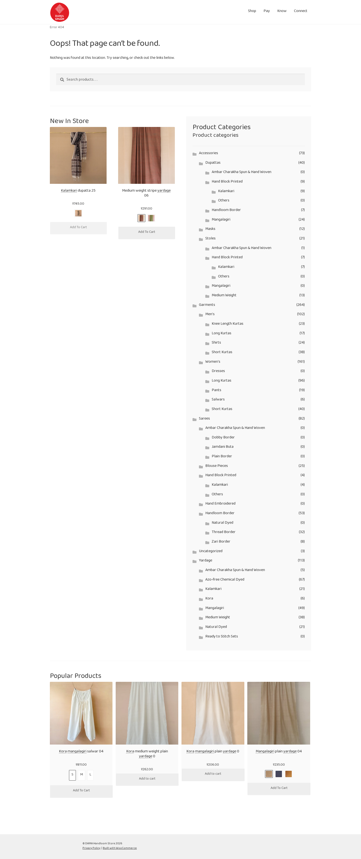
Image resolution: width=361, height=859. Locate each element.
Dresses (218, 371)
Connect (300, 11)
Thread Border (224, 532)
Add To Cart (78, 228)
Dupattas (213, 163)
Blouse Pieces (216, 466)
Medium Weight (224, 296)
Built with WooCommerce (120, 849)
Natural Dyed (222, 523)
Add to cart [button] (147, 780)
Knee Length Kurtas (227, 324)
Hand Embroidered (220, 504)
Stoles (210, 239)
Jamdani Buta (223, 447)
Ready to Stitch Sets (221, 637)
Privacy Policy (91, 849)
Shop (252, 11)
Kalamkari (226, 192)
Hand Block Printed (227, 182)
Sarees (204, 419)
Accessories (208, 154)
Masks (210, 229)
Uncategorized (210, 552)
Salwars (218, 400)
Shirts (216, 343)
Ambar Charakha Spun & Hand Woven (241, 172)
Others (223, 201)
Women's (212, 362)
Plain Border (222, 457)
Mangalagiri (221, 220)
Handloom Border (226, 210)
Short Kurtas (222, 353)
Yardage (205, 561)
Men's (210, 315)
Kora (209, 599)
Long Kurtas (221, 334)
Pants (216, 391)
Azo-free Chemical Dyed (224, 580)
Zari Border (221, 542)
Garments (207, 305)
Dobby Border (223, 438)
